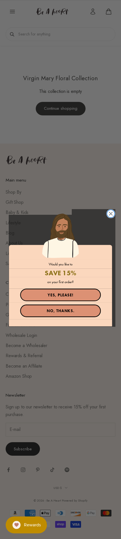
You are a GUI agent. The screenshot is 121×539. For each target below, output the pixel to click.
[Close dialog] (111, 214)
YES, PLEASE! (60, 295)
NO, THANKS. (61, 310)
